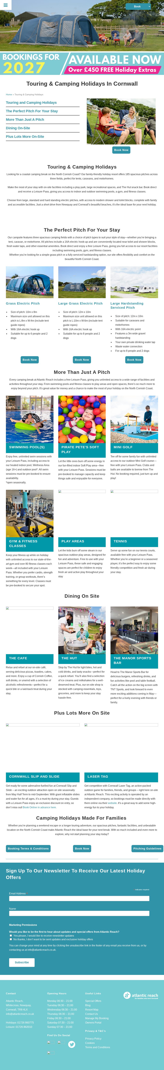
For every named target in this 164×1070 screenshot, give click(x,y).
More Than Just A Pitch (25, 120)
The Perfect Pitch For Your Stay (32, 111)
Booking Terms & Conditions (28, 848)
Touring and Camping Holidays (31, 103)
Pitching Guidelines (147, 848)
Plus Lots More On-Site (25, 137)
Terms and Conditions (97, 1047)
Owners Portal (93, 1022)
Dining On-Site (18, 128)
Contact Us (91, 1014)
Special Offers (93, 1001)
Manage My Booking (97, 1018)
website (112, 803)
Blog (87, 1005)
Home (9, 94)
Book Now (121, 150)
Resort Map (91, 1009)
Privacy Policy (93, 1038)
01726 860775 (25, 1022)
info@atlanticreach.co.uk (20, 1014)
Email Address (18, 893)
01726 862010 (24, 1027)
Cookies (90, 1043)
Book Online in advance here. (40, 807)
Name (12, 908)
